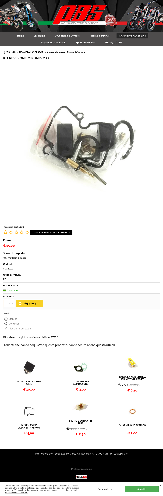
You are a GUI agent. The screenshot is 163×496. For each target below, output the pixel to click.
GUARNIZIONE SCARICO (132, 425)
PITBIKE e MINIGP (99, 35)
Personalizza (105, 489)
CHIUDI (160, 485)
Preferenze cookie (81, 469)
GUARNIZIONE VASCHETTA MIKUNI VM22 (29, 426)
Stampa (13, 318)
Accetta (141, 489)
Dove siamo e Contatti (67, 35)
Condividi (14, 323)
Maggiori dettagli (17, 257)
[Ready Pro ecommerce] (81, 477)
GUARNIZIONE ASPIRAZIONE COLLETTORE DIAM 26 (80, 382)
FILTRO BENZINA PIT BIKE (80, 422)
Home (20, 35)
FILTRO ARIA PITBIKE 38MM (29, 382)
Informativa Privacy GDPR (16, 492)
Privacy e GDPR (113, 42)
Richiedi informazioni (20, 328)
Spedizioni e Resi (85, 42)
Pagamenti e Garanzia (53, 42)
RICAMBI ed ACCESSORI (132, 35)
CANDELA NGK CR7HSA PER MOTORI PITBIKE (132, 378)
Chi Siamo (39, 35)
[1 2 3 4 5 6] (9, 304)
